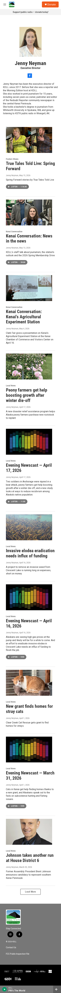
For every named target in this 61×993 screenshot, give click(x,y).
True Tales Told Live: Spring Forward (30, 166)
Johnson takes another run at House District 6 (30, 858)
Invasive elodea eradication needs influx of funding (30, 553)
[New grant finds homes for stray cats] (29, 683)
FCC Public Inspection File (17, 954)
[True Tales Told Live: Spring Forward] (29, 140)
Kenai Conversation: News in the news (29, 238)
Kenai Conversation (14, 231)
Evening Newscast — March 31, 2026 (30, 775)
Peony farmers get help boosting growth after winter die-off (26, 395)
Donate (51, 4)
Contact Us (11, 947)
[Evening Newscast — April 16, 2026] (29, 597)
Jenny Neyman (12, 175)
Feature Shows (12, 159)
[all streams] (57, 989)
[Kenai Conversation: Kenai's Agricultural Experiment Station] (29, 288)
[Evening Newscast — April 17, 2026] (29, 442)
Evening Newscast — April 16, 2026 (29, 623)
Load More (30, 891)
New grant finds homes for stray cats (29, 709)
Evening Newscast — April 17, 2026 (29, 468)
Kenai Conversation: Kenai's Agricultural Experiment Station (24, 317)
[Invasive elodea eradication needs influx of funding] (29, 527)
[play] (4, 989)
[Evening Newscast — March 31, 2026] (29, 750)
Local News (11, 385)
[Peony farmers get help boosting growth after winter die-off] (29, 366)
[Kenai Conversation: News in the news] (29, 212)
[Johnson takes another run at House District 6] (29, 832)
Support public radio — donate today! (30, 12)
